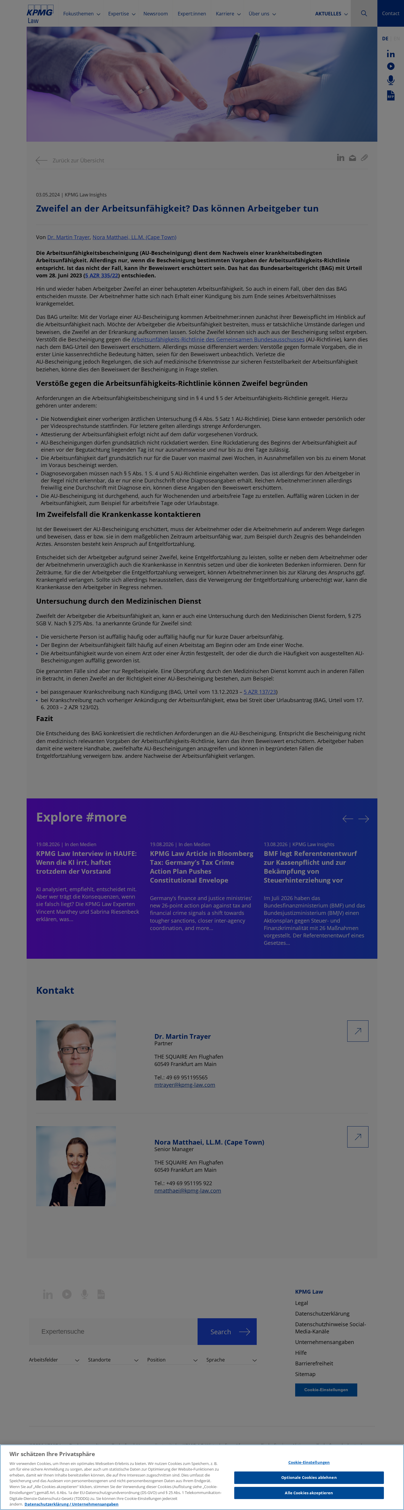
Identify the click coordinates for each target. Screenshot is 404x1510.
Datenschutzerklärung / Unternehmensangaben (72, 1503)
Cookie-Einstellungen (309, 1462)
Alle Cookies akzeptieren (309, 1492)
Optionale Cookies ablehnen (309, 1477)
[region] (202, 1477)
